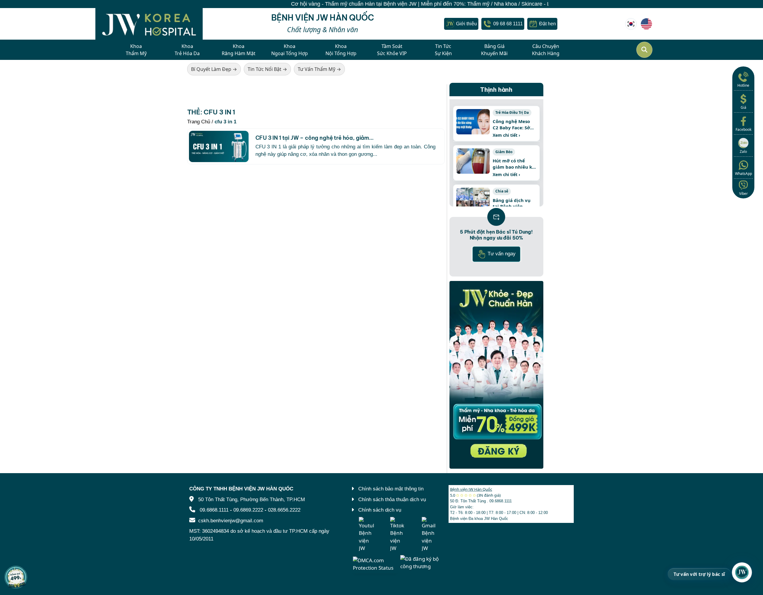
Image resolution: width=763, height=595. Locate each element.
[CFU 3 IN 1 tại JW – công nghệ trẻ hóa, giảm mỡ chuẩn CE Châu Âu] (219, 146)
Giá (743, 107)
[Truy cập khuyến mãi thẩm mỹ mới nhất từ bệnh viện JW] (496, 375)
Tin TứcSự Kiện (443, 50)
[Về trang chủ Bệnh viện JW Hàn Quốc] (149, 24)
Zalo (743, 151)
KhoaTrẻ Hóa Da (187, 50)
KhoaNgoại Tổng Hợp (289, 50)
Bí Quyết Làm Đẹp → (214, 69)
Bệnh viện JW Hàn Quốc (471, 489)
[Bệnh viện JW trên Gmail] (429, 534)
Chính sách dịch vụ (379, 510)
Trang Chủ (198, 122)
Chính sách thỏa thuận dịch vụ (392, 499)
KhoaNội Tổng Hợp (340, 50)
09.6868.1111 (214, 510)
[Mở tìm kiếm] (644, 50)
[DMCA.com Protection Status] (375, 563)
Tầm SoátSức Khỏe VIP (392, 50)
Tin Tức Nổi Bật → (267, 69)
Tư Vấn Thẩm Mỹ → (319, 69)
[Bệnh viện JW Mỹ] (646, 24)
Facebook (743, 129)
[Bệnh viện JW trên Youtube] (366, 534)
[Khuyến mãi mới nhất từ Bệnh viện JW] (15, 577)
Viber (743, 193)
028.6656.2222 (284, 510)
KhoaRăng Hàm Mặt (238, 50)
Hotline (743, 85)
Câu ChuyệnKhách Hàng (545, 50)
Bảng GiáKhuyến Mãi (494, 50)
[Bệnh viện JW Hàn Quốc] (631, 24)
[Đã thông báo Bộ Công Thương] (422, 562)
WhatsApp (743, 173)
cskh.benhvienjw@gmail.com (230, 520)
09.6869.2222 (248, 510)
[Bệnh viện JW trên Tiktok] (397, 534)
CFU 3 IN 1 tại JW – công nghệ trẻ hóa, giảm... (314, 137)
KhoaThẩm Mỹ (136, 50)
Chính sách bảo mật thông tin (391, 489)
